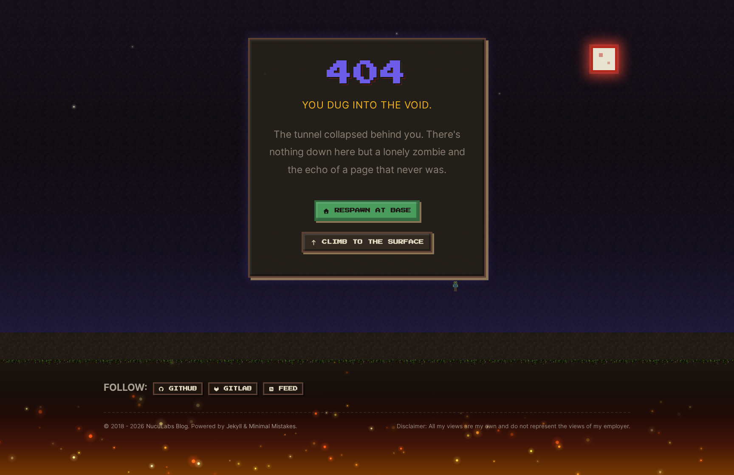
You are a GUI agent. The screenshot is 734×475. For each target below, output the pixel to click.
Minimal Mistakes (272, 426)
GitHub (180, 388)
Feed (286, 388)
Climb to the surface (370, 242)
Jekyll (234, 426)
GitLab (235, 388)
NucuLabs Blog (167, 426)
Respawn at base (370, 210)
